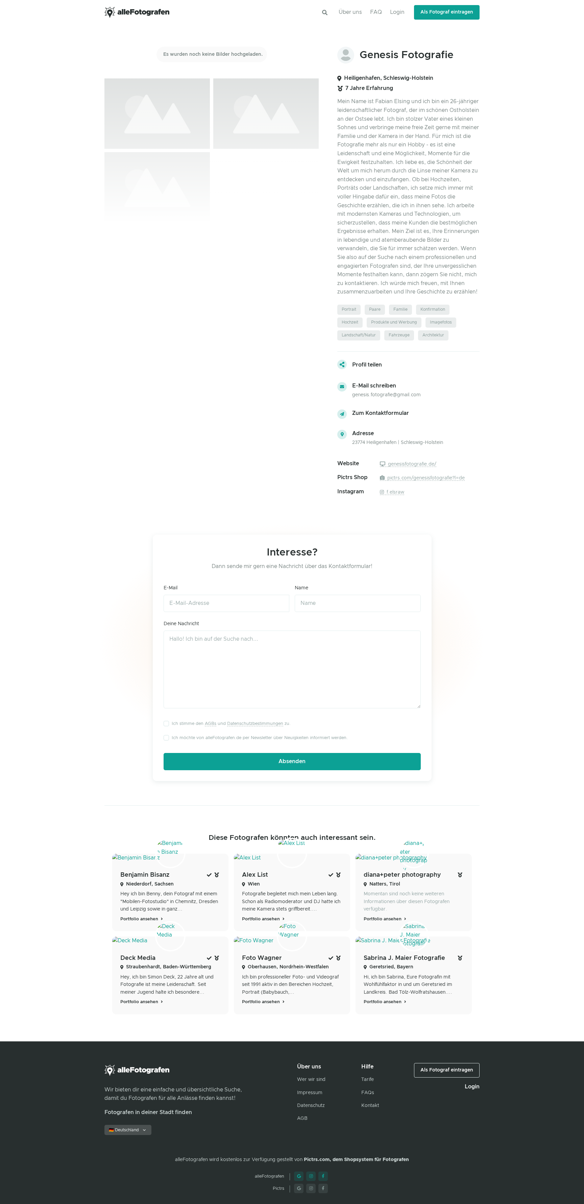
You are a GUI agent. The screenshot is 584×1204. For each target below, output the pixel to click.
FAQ (376, 12)
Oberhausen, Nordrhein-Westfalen (288, 967)
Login (397, 12)
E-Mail (170, 588)
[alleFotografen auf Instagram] (311, 1176)
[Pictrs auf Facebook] (323, 1188)
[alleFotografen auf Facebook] (323, 1176)
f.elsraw (394, 492)
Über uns (350, 12)
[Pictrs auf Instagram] (311, 1188)
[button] (324, 12)
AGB (302, 1118)
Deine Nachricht (181, 623)
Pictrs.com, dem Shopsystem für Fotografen (356, 1159)
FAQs (367, 1092)
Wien (254, 884)
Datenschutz (311, 1105)
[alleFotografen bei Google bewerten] (298, 1176)
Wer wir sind (311, 1079)
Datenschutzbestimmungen (255, 724)
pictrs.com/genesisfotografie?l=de (425, 478)
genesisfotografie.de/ (411, 464)
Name (301, 588)
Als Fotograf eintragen (446, 12)
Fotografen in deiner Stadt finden (148, 1112)
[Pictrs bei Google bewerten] (298, 1188)
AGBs (210, 724)
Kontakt (370, 1105)
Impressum (309, 1092)
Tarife (367, 1079)
